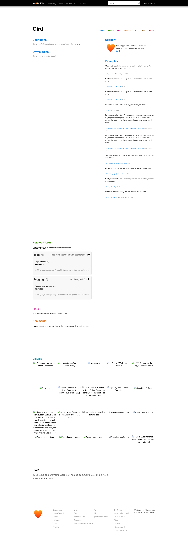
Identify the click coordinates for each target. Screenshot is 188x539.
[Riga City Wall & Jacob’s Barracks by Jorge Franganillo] (118, 388)
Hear (144, 30)
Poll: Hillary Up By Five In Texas (115, 174)
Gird (118, 51)
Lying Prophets (110, 74)
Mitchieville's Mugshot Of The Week (116, 163)
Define (101, 30)
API (95, 513)
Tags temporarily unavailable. (42, 262)
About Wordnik (58, 513)
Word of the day (65, 3)
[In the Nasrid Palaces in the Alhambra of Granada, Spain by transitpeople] (69, 414)
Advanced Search (120, 530)
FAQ (55, 523)
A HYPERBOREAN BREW (113, 87)
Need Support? (119, 516)
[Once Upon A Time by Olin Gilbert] (143, 387)
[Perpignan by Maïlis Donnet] (45, 387)
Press (55, 516)
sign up (43, 247)
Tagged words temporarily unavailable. (45, 287)
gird (78, 44)
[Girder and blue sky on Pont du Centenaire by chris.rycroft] (44, 364)
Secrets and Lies (110, 110)
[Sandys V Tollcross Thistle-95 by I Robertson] (118, 364)
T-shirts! (56, 527)
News (76, 510)
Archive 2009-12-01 (112, 197)
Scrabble (43, 478)
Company (57, 510)
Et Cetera (118, 510)
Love (151, 30)
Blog (75, 513)
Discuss (127, 30)
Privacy (117, 523)
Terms (116, 520)
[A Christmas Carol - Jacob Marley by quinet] (69, 364)
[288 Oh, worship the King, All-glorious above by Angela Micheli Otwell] (143, 364)
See (136, 30)
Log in (35, 247)
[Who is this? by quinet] (94, 363)
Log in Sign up (149, 3)
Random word (80, 3)
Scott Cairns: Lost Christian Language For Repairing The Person (125, 128)
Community (51, 3)
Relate (111, 30)
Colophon (56, 520)
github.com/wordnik (101, 516)
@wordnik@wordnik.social (83, 523)
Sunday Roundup (111, 187)
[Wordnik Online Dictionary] (38, 3)
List (118, 30)
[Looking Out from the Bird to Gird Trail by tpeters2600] (94, 413)
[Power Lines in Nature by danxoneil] (119, 412)
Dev (95, 510)
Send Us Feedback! (121, 513)
